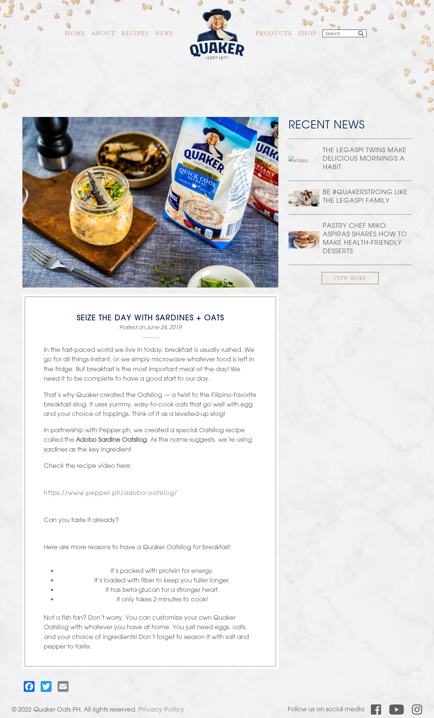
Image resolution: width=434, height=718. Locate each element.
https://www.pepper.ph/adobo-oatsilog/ (110, 492)
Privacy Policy (161, 709)
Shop (307, 34)
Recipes (135, 34)
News (164, 34)
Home (75, 34)
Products (274, 34)
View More (350, 278)
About (103, 34)
